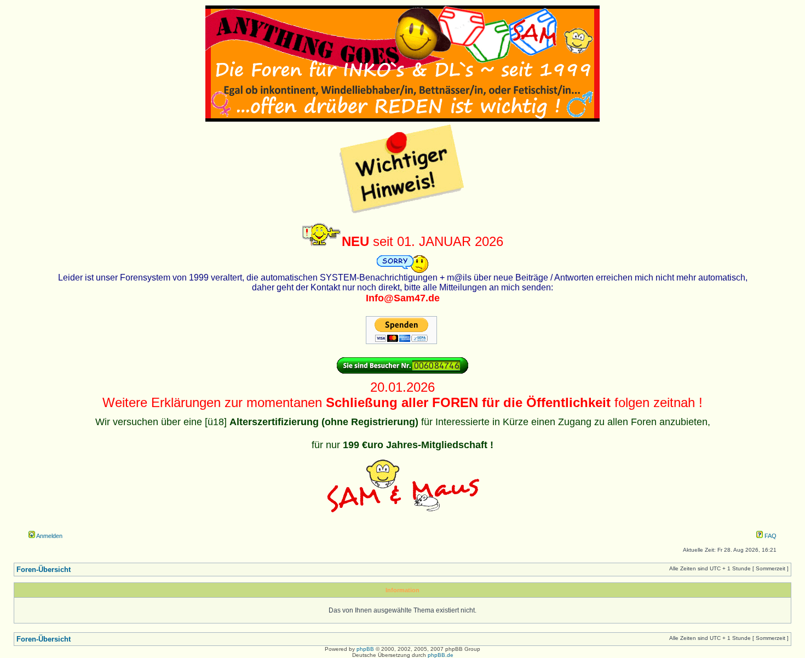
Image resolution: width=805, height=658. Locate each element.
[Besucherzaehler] (402, 372)
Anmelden (48, 536)
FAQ (770, 536)
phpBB (365, 649)
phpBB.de (440, 655)
